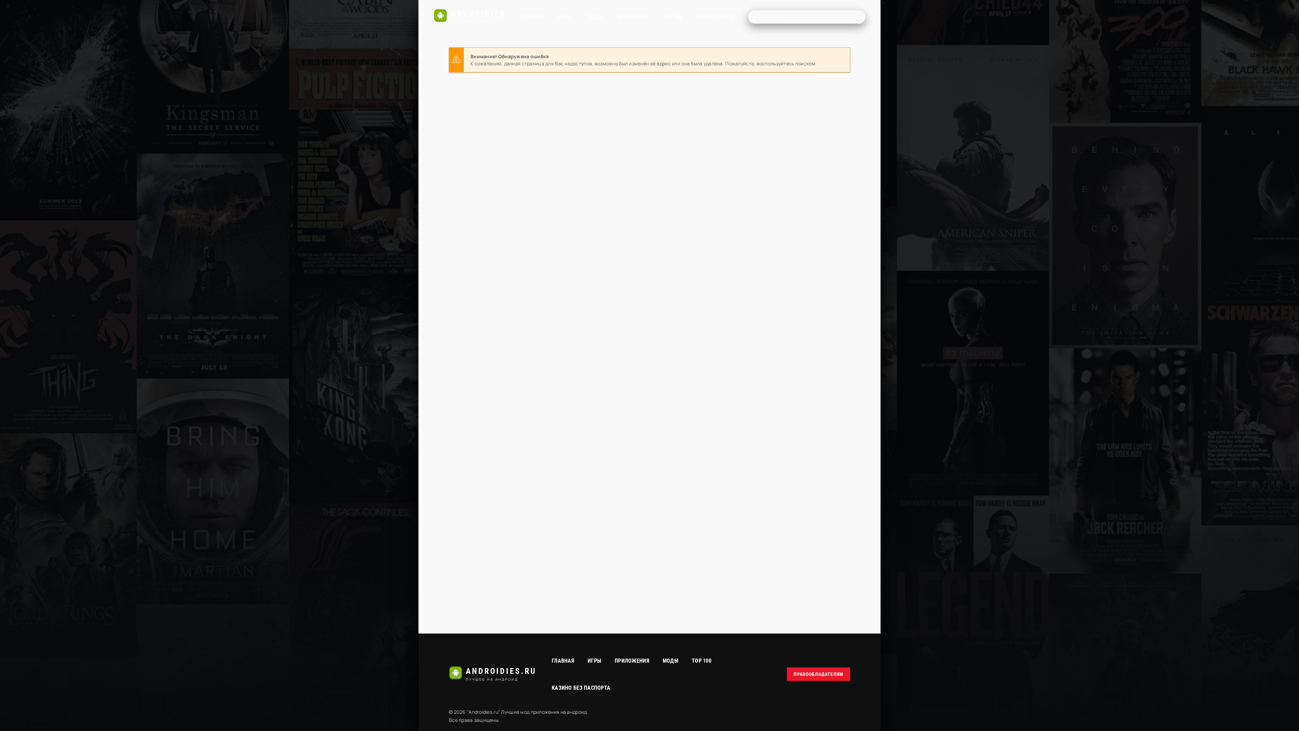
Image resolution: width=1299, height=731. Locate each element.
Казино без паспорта (581, 688)
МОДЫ (596, 17)
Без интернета (715, 17)
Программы (633, 17)
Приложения (632, 661)
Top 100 (701, 661)
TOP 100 (672, 17)
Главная (532, 17)
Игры (594, 661)
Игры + (566, 17)
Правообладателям (818, 674)
